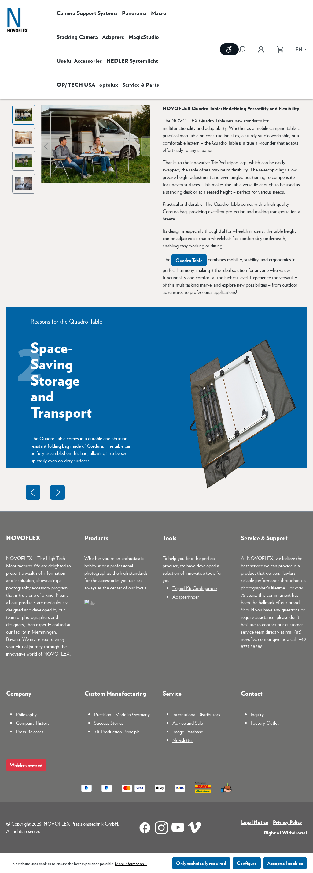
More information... (131, 863)
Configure (247, 863)
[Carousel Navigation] (45, 492)
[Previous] (45, 146)
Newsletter (182, 739)
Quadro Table (189, 260)
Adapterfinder (185, 596)
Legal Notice (254, 822)
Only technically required (201, 863)
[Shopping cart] (280, 49)
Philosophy (26, 714)
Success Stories (108, 722)
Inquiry (257, 714)
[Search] (245, 49)
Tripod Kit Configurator (194, 588)
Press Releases (29, 731)
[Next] (145, 146)
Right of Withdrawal (285, 832)
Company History (33, 722)
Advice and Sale (187, 722)
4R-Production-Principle (117, 731)
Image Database (187, 731)
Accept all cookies (285, 863)
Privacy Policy (287, 822)
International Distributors (196, 714)
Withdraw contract (26, 765)
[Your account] (261, 49)
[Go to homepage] (17, 21)
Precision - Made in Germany (122, 714)
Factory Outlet (265, 722)
